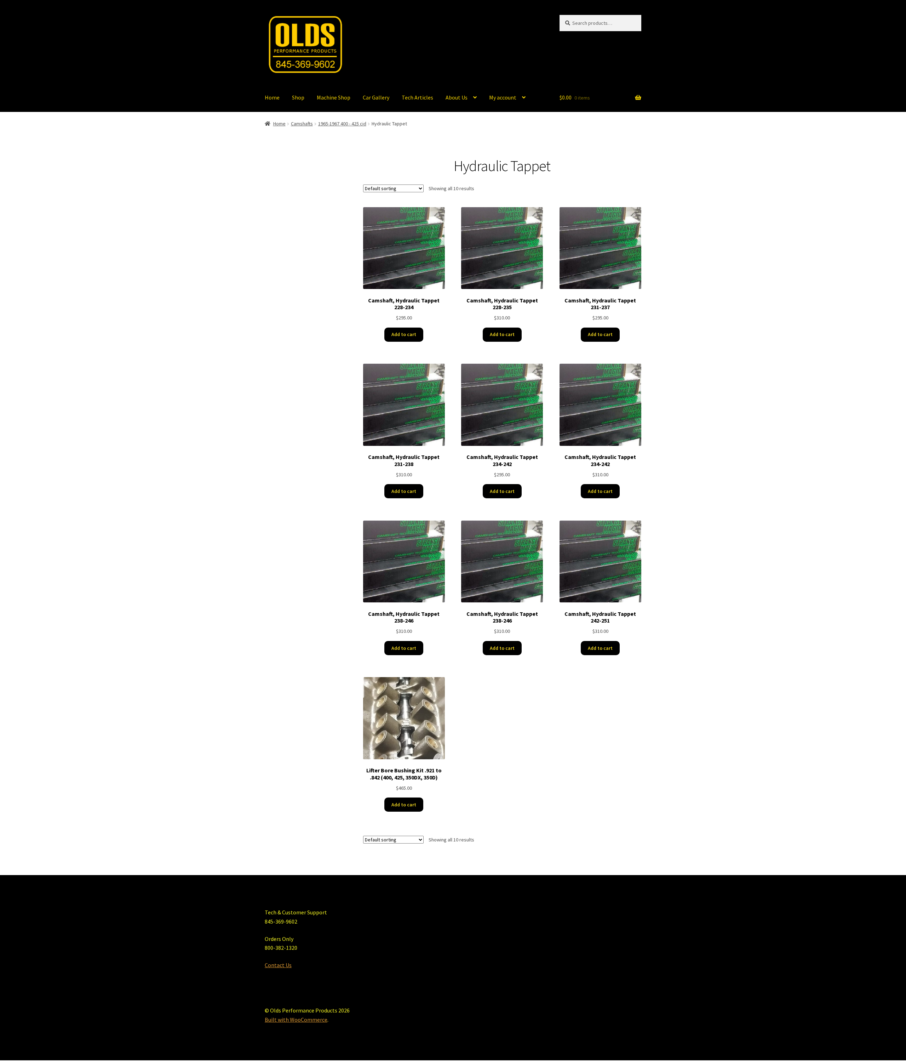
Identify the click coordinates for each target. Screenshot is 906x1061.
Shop (298, 97)
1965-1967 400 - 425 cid (342, 123)
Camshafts (302, 123)
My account (502, 97)
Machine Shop (333, 97)
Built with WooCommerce (296, 1019)
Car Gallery (376, 97)
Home (272, 97)
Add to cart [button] (403, 334)
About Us (457, 97)
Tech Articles (417, 97)
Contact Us (278, 965)
